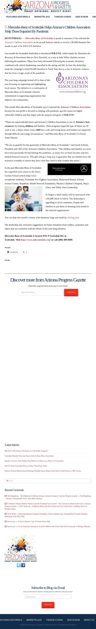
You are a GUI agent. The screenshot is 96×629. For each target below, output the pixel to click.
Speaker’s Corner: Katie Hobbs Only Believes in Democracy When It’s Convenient (34, 461)
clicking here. (73, 217)
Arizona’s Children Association (19, 42)
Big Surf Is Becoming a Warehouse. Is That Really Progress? (26, 451)
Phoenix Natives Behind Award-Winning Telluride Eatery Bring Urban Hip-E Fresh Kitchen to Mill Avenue (43, 471)
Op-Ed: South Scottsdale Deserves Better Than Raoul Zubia (26, 466)
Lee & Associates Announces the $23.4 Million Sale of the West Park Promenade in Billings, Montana (54, 526)
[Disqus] (48, 334)
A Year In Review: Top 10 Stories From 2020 (34, 521)
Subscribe (71, 292)
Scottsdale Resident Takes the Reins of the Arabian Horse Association (29, 456)
